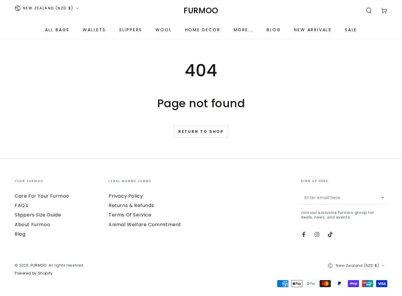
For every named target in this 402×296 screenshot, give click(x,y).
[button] (368, 10)
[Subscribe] (384, 197)
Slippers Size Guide (38, 214)
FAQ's (22, 205)
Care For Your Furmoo (42, 196)
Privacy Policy (126, 196)
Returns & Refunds (131, 205)
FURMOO (38, 265)
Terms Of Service (130, 214)
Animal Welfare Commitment (145, 224)
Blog (20, 234)
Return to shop (200, 131)
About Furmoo (32, 224)
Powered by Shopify (34, 273)
